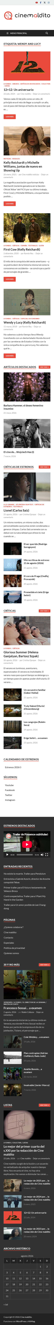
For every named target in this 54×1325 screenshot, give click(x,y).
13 (27, 1278)
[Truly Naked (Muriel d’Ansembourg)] (13, 706)
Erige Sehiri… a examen (36, 738)
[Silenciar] (42, 854)
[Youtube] (36, 2)
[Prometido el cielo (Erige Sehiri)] (13, 592)
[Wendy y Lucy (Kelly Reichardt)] (27, 302)
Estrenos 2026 (12, 767)
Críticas (15, 246)
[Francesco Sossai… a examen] (27, 971)
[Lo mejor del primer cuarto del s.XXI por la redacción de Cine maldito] (27, 1112)
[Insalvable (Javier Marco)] (13, 1085)
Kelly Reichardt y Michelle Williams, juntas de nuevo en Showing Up (23, 166)
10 (7, 1278)
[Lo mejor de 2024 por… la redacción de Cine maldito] (13, 1196)
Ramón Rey (28, 253)
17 (7, 1284)
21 (33, 1284)
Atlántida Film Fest (24, 505)
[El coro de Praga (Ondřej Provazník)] (13, 576)
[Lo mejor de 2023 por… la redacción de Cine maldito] (13, 1229)
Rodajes (16, 159)
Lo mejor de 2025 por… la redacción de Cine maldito (37, 1182)
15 (40, 1278)
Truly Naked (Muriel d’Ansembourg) (34, 707)
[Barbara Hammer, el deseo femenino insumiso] (27, 386)
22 (40, 1284)
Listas (7, 86)
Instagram (10, 799)
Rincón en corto (11, 1004)
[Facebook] (40, 2)
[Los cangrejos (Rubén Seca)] (13, 722)
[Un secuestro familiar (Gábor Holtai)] (13, 690)
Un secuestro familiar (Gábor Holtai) (35, 691)
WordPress (21, 1321)
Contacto (8, 937)
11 (13, 1278)
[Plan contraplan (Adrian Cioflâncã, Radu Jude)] (13, 1053)
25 (13, 1290)
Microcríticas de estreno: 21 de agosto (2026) (37, 561)
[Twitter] (44, 2)
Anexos (15, 84)
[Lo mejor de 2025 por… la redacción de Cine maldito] (13, 1180)
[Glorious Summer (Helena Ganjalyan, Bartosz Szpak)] (27, 631)
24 (7, 1290)
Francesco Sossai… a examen (23, 1008)
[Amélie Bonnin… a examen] (13, 1069)
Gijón (41, 246)
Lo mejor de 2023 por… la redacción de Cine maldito (37, 1230)
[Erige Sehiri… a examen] (13, 738)
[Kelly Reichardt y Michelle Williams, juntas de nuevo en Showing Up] (27, 140)
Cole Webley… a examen (36, 1037)
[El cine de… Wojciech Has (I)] (27, 433)
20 (27, 1284)
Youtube (9, 785)
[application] (27, 844)
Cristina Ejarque (29, 514)
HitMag (31, 1321)
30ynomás (8, 1002)
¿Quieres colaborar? (13, 927)
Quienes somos (11, 953)
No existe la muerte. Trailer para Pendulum (25, 873)
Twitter (8, 795)
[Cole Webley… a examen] (13, 1037)
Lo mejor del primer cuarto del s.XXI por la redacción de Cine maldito (24, 1150)
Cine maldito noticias (30, 174)
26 (20, 1290)
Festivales (32, 246)
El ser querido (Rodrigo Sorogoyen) (35, 545)
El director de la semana (34, 1002)
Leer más (9, 116)
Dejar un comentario (41, 94)
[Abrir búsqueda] (47, 33)
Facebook (10, 790)
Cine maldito (25, 94)
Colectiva (45, 84)
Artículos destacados (30, 84)
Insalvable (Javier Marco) (37, 1085)
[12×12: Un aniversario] (27, 66)
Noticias (7, 159)
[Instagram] (48, 2)
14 (33, 1278)
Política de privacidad (14, 948)
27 (27, 1290)
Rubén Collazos (28, 1012)
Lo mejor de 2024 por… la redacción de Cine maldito (37, 1198)
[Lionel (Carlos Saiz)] (27, 487)
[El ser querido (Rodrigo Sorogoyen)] (13, 544)
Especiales (9, 942)
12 (20, 1278)
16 (47, 1278)
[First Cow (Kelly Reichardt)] (27, 227)
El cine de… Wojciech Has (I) (19, 452)
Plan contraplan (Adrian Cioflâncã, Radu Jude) (36, 1054)
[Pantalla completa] (46, 854)
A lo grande (9, 505)
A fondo (7, 84)
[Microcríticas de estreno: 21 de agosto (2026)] (13, 560)
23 (47, 1284)
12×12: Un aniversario (19, 89)
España (24, 246)
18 (13, 1284)
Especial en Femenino (30, 319)
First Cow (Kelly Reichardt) (22, 249)
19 (20, 1284)
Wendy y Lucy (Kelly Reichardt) (25, 322)
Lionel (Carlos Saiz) (16, 510)
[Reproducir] (7, 854)
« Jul (6, 1304)
